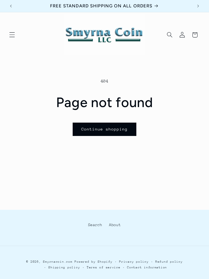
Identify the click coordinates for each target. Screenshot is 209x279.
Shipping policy (64, 267)
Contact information (147, 267)
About (115, 225)
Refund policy (169, 261)
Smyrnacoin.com (57, 261)
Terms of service (104, 267)
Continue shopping (104, 129)
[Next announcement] (198, 6)
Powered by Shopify (93, 261)
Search (95, 225)
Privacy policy (134, 261)
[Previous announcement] (11, 6)
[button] (12, 35)
